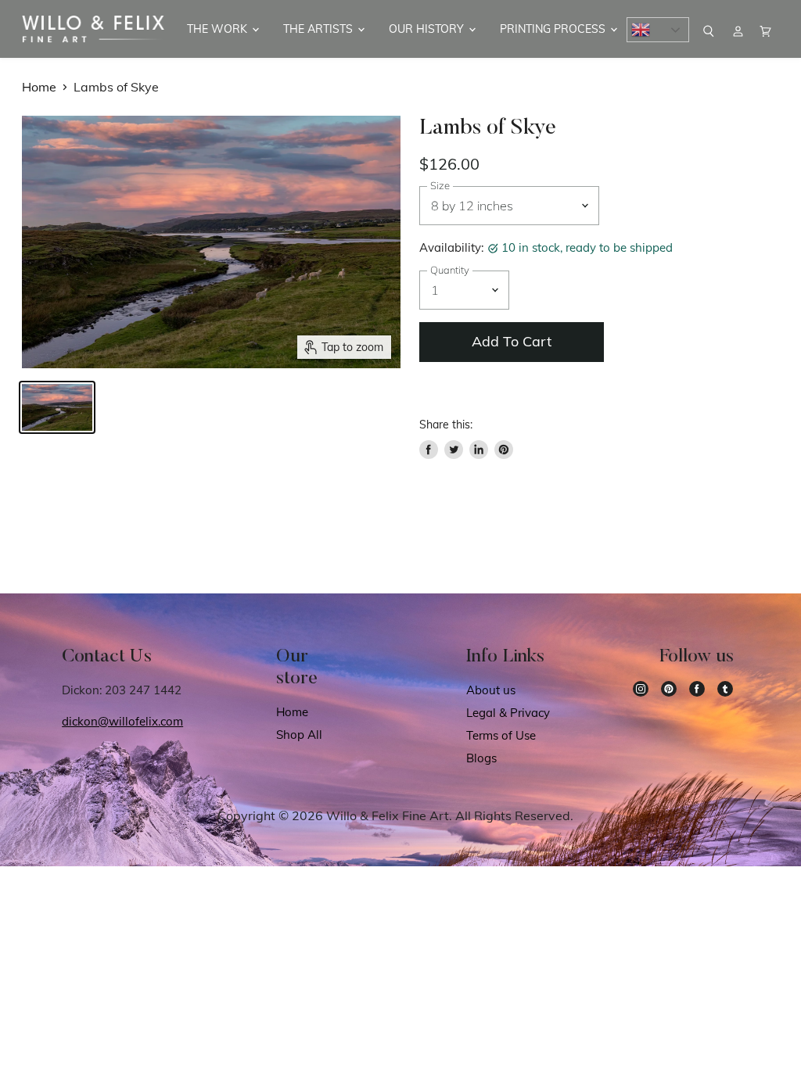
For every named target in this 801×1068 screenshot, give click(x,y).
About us (490, 690)
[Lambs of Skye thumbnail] (57, 407)
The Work (218, 29)
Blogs (481, 758)
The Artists (319, 29)
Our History (428, 29)
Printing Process (554, 29)
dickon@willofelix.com (122, 721)
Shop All (299, 734)
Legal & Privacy (508, 712)
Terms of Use (501, 735)
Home (39, 87)
